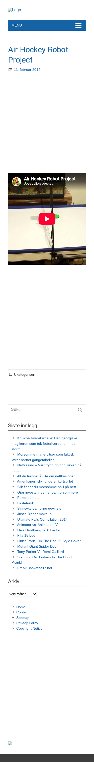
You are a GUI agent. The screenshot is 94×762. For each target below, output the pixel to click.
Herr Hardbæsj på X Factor (38, 530)
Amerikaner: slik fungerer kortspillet (45, 481)
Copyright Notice (29, 628)
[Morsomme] (14, 10)
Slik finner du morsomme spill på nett (46, 487)
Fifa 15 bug (26, 535)
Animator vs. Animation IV (37, 525)
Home (21, 607)
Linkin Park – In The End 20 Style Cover (49, 541)
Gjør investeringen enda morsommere (47, 492)
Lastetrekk (25, 503)
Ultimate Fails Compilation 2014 (42, 519)
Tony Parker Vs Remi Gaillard (40, 552)
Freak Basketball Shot (34, 568)
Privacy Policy (27, 623)
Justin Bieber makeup (34, 514)
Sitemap (22, 618)
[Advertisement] (47, 123)
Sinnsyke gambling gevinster (40, 508)
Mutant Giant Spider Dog (37, 546)
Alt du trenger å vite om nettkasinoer (46, 476)
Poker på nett (28, 498)
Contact (22, 612)
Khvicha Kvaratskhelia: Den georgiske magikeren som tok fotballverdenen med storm (44, 443)
